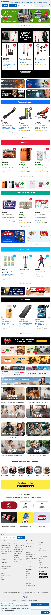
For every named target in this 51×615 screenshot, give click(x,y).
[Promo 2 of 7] (22, 71)
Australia (45, 2)
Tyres (40, 560)
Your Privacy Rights (27, 592)
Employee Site (4, 557)
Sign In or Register (17, 553)
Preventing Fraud (30, 566)
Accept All (40, 604)
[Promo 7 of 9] (27, 25)
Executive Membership (18, 549)
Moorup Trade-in (43, 567)
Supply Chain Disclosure (6, 566)
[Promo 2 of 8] (21, 333)
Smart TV (28, 571)
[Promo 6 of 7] (28, 71)
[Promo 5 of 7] (26, 71)
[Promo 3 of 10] (21, 176)
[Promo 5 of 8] (26, 333)
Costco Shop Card (30, 548)
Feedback (25, 594)
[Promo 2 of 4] (37, 244)
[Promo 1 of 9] (18, 25)
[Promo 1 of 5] (22, 137)
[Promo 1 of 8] (20, 333)
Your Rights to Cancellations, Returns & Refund (31, 558)
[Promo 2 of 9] (20, 25)
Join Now (16, 543)
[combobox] (13, 5)
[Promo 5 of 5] (28, 137)
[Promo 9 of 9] (30, 25)
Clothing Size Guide (30, 585)
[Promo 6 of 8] (27, 333)
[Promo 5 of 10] (24, 176)
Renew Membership (42, 506)
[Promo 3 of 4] (39, 244)
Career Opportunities (5, 545)
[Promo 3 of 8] (23, 333)
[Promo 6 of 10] (26, 176)
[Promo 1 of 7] (21, 71)
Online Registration (25, 506)
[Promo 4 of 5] (26, 137)
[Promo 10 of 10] (32, 176)
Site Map (5, 592)
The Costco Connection (6, 547)
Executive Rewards (18, 551)
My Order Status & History (31, 564)
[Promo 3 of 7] (24, 71)
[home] (5, 2)
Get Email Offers (6, 535)
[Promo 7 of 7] (29, 71)
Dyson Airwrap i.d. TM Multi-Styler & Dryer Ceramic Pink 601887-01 (9, 64)
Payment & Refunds (30, 554)
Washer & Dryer (29, 577)
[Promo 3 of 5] (25, 137)
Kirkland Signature (5, 549)
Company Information (5, 543)
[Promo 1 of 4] (36, 244)
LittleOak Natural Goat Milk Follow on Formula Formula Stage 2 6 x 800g (8, 276)
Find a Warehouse (42, 544)
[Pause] (32, 25)
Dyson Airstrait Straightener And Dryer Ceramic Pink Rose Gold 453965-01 (25, 61)
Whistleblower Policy (5, 575)
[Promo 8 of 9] (29, 25)
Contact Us (3, 559)
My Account (16, 555)
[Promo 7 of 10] (27, 176)
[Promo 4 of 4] (40, 244)
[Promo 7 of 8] (29, 333)
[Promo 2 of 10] (20, 176)
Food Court (41, 564)
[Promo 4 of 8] (24, 333)
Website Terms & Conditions (15, 592)
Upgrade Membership (9, 506)
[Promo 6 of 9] (26, 25)
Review (40, 608)
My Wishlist (16, 557)
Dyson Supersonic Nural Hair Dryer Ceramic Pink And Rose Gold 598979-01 (41, 61)
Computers (28, 579)
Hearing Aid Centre (43, 556)
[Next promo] (49, 16)
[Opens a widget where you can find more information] (45, 612)
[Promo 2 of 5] (24, 137)
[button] (32, 5)
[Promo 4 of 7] (25, 71)
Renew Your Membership (19, 545)
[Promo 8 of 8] (30, 333)
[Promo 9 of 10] (30, 176)
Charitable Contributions (6, 551)
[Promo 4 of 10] (23, 176)
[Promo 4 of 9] (23, 25)
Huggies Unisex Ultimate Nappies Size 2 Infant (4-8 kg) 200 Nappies (41, 219)
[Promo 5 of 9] (24, 25)
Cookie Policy (36, 592)
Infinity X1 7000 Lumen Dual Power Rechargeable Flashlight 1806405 (8, 129)
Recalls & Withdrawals (31, 546)
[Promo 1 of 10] (18, 176)
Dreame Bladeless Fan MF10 (25, 271)
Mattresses (28, 575)
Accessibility (29, 562)
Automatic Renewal (18, 547)
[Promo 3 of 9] (21, 25)
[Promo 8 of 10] (29, 176)
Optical (40, 554)
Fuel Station (41, 558)
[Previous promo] (1, 16)
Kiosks (40, 562)
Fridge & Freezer (29, 573)
